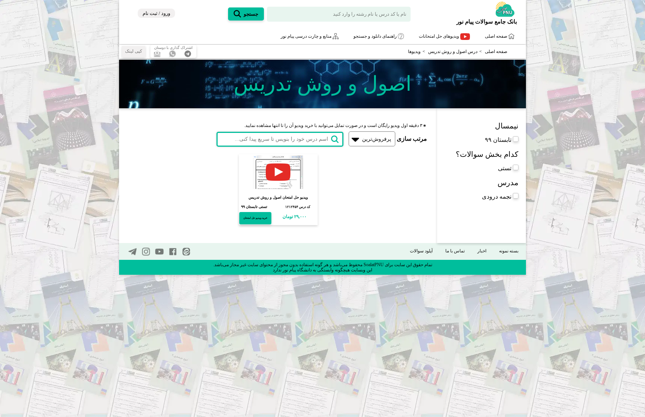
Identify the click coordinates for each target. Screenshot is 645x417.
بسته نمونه (508, 250)
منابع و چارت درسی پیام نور (307, 36)
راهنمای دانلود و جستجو (375, 36)
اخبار (481, 250)
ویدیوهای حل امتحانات (439, 36)
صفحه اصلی (496, 36)
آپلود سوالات (421, 250)
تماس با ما (455, 250)
